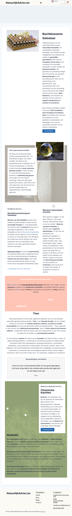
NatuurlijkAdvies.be (18, 2)
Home (38, 495)
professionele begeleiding (30, 232)
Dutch (56, 1)
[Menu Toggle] (41, 3)
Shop (37, 497)
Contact (38, 502)
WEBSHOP (21, 306)
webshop (17, 289)
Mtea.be (42, 511)
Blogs (38, 500)
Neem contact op (13, 285)
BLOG (50, 300)
